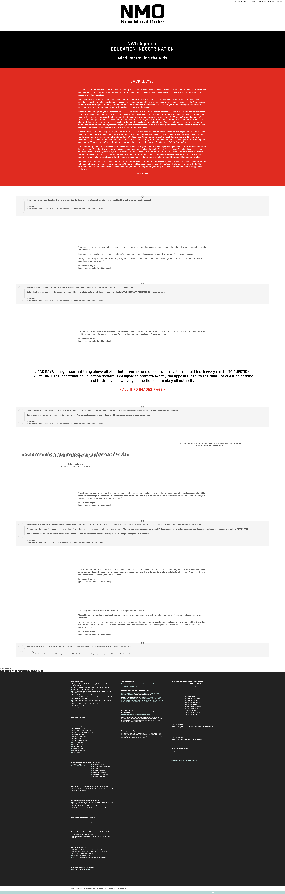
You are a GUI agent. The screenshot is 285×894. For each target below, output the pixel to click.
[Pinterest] (19, 671)
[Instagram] (16, 671)
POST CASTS (149, 26)
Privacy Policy (174, 751)
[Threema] (27, 671)
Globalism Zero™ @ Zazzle (191, 704)
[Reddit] (13, 671)
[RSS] (10, 671)
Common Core (122, 139)
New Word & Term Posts (78, 744)
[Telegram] (1, 671)
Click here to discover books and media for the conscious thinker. (187, 739)
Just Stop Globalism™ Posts (79, 728)
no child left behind (135, 139)
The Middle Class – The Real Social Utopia (82, 689)
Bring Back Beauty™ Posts (78, 724)
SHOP (158, 26)
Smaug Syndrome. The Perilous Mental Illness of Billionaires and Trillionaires (90, 687)
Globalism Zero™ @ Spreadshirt (192, 702)
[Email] (33, 671)
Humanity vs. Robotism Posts (79, 736)
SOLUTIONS (132, 26)
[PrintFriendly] (39, 671)
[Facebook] (24, 671)
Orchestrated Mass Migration (99, 772)
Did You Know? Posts (77, 746)
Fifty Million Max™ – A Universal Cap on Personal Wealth (85, 806)
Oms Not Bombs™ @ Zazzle (191, 714)
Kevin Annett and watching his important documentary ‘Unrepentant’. (158, 117)
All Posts (74, 720)
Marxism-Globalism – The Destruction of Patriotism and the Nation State (89, 695)
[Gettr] (7, 671)
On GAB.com (244, 1)
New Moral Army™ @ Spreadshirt (192, 686)
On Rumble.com (279, 1)
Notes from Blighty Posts (78, 734)
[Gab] (4, 671)
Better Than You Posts (77, 752)
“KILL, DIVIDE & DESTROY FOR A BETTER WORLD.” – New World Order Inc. (89, 849)
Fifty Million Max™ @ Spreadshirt (192, 698)
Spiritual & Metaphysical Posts (79, 740)
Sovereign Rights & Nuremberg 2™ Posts (82, 730)
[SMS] (30, 671)
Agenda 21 (151, 139)
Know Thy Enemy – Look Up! (79, 706)
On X (239, 1)
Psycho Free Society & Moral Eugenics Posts (83, 732)
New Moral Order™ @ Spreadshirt (192, 690)
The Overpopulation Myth (98, 770)
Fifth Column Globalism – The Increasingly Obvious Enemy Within (88, 704)
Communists (104, 137)
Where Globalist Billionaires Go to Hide (101, 766)
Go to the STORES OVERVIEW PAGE (193, 684)
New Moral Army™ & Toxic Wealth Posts (81, 722)
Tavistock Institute (163, 137)
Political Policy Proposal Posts (79, 726)
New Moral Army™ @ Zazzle (191, 688)
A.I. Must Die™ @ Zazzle (190, 696)
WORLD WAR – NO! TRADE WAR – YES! (81, 855)
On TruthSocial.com (252, 1)
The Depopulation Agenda (98, 776)
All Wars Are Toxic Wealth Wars (79, 708)
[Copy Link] (36, 671)
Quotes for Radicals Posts (78, 750)
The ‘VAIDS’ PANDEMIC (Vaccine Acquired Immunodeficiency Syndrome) (89, 857)
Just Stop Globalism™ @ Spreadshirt (193, 706)
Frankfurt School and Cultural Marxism (140, 137)
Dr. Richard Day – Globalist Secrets (100, 774)
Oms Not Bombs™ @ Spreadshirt (192, 712)
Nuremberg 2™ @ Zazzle (190, 710)
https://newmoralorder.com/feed (79, 764)
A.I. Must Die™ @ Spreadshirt (191, 694)
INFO (140, 26)
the (103, 142)
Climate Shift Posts (76, 738)
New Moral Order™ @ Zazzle (191, 692)
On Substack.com (262, 1)
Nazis (114, 137)
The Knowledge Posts (77, 748)
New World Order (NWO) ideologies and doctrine (172, 142)
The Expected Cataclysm (98, 764)
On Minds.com (271, 1)
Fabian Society (179, 137)
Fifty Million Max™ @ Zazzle (191, 700)
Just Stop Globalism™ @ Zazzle (192, 708)
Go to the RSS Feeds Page (78, 869)
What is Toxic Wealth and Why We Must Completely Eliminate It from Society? (90, 808)
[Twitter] (21, 671)
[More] (42, 671)
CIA (121, 137)
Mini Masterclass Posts (77, 742)
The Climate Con (96, 768)
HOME (125, 26)
